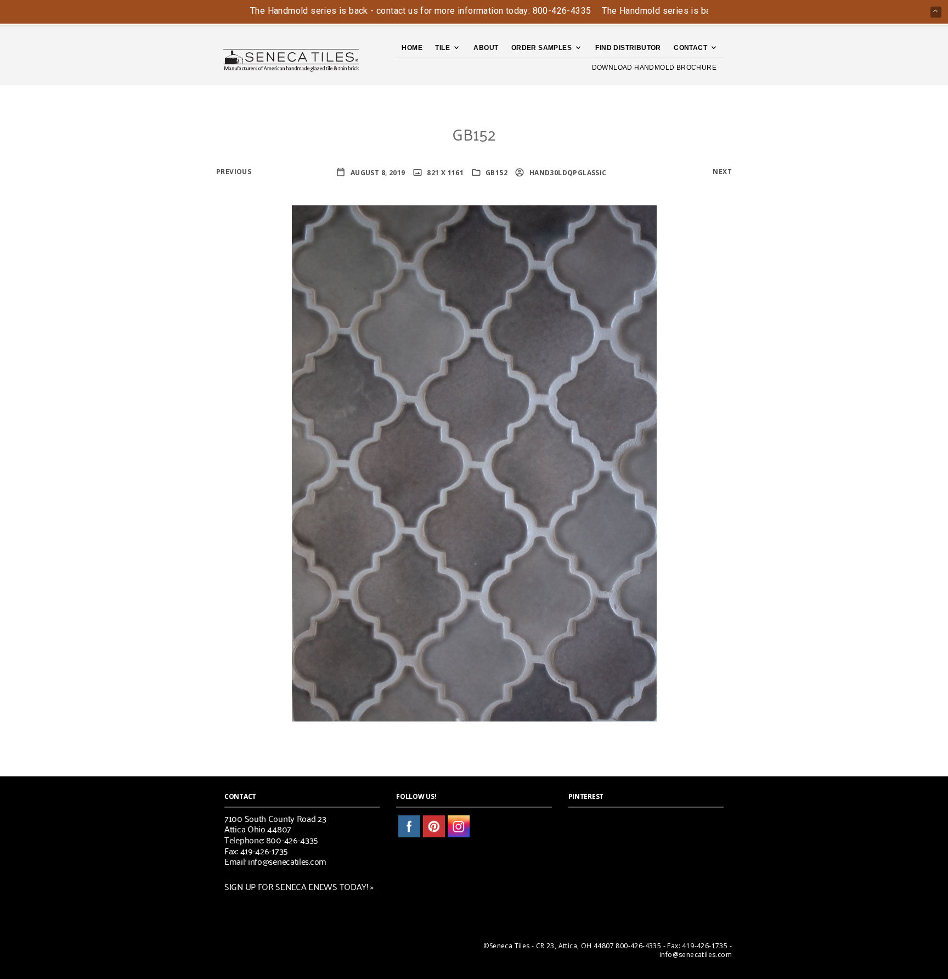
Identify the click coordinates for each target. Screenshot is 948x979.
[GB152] (474, 462)
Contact (690, 48)
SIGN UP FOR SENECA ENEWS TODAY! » (299, 886)
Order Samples (541, 48)
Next (722, 171)
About (485, 48)
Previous (233, 171)
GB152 (496, 172)
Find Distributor (628, 48)
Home (412, 48)
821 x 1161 (444, 172)
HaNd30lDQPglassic (566, 172)
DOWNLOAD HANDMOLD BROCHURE (654, 67)
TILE (442, 48)
